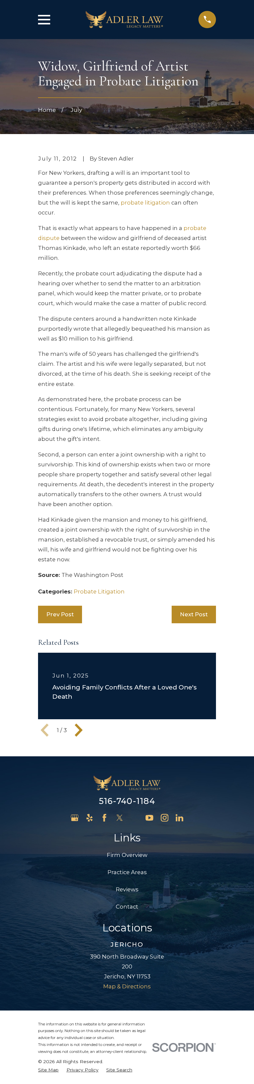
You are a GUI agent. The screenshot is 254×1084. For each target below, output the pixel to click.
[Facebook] (104, 818)
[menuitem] (48, 1070)
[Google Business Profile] (74, 818)
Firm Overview (127, 855)
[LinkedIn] (179, 818)
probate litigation (145, 202)
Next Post (194, 614)
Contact (127, 906)
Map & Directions (127, 986)
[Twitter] (119, 818)
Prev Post (60, 614)
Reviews (127, 889)
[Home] (124, 20)
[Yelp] (89, 818)
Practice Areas (127, 872)
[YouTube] (149, 818)
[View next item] (78, 730)
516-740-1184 (127, 801)
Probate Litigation (99, 591)
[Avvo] (134, 818)
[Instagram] (164, 818)
